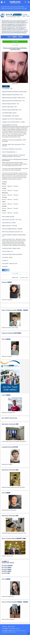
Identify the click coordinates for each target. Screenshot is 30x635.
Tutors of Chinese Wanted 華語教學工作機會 (14, 538)
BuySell (22, 6)
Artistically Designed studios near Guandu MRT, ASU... (14, 533)
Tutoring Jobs (13, 6)
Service (23, 630)
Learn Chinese (15, 8)
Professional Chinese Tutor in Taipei (10, 327)
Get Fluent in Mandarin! (7, 299)
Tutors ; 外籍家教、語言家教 (15, 37)
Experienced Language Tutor (8, 412)
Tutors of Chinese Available (8, 619)
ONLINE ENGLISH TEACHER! (9, 510)
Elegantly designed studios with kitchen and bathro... (13, 487)
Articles (23, 8)
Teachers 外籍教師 (7, 282)
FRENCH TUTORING (7, 356)
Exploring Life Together (7, 464)
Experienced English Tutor (8, 596)
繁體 (26, 8)
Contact (3, 631)
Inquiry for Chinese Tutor (7, 555)
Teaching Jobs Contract (11, 631)
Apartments (18, 6)
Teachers (8, 6)
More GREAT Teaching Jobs (9, 418)
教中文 (20, 8)
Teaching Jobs (3, 6)
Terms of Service (18, 630)
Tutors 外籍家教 (6, 339)
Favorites (14, 45)
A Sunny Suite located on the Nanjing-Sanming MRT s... (14, 441)
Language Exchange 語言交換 (6, 8)
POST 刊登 (15, 41)
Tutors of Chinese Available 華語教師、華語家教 (15, 310)
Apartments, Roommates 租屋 (10, 424)
